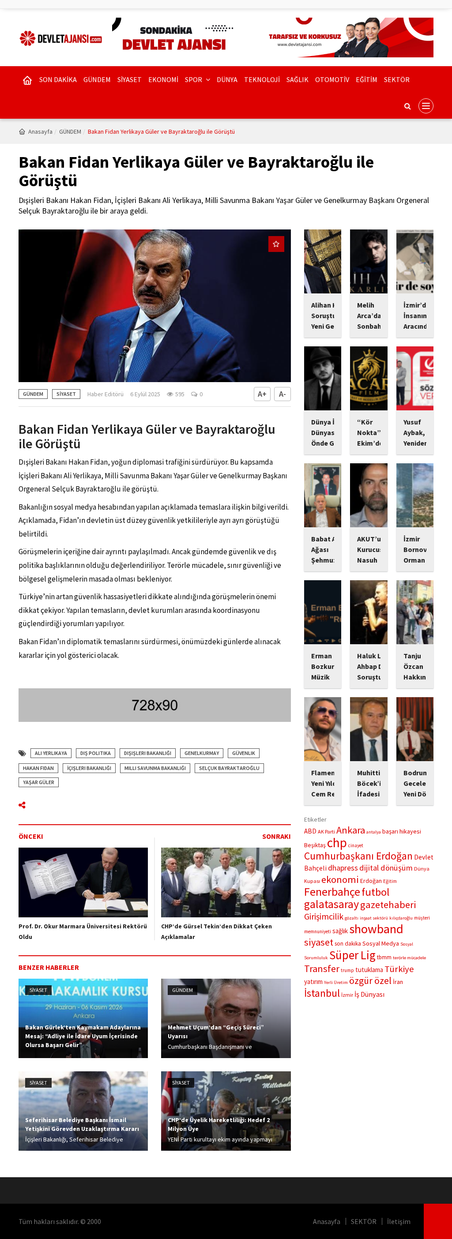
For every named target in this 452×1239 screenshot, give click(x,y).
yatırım (313, 981)
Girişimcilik (323, 916)
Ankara (350, 830)
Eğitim (390, 881)
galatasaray (331, 904)
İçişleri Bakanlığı (89, 768)
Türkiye (399, 969)
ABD (310, 831)
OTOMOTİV (332, 79)
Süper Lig (352, 954)
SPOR (194, 79)
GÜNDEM (97, 79)
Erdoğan (371, 881)
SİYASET (129, 79)
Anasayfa (40, 131)
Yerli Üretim (336, 982)
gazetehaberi (388, 904)
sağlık (340, 931)
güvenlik (243, 753)
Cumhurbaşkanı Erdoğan (358, 855)
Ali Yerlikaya (51, 753)
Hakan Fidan (38, 768)
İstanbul (322, 993)
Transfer (321, 968)
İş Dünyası (369, 994)
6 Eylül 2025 (145, 394)
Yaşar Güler (38, 782)
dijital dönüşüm (386, 868)
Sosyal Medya (380, 943)
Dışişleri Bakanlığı (147, 753)
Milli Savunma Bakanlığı (155, 768)
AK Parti (326, 831)
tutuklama (369, 969)
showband (376, 929)
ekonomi (340, 879)
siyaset (318, 942)
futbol (375, 892)
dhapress (343, 868)
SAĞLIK (297, 79)
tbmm (384, 957)
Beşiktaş (315, 845)
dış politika (95, 753)
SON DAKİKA (58, 79)
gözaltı (351, 918)
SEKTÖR (397, 79)
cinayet (355, 845)
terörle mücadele (409, 958)
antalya (373, 832)
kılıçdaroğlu (401, 918)
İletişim (399, 1221)
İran (398, 982)
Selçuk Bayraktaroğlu (229, 768)
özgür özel (370, 981)
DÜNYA (227, 79)
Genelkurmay (202, 753)
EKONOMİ (163, 79)
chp (337, 842)
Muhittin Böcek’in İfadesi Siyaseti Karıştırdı (371, 793)
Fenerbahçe (332, 891)
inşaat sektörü (374, 918)
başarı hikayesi (401, 831)
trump (347, 970)
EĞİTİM (366, 79)
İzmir (347, 994)
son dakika (348, 943)
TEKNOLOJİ (262, 79)
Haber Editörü (105, 394)
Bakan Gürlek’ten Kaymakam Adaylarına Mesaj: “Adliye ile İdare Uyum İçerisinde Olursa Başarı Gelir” (83, 1036)
